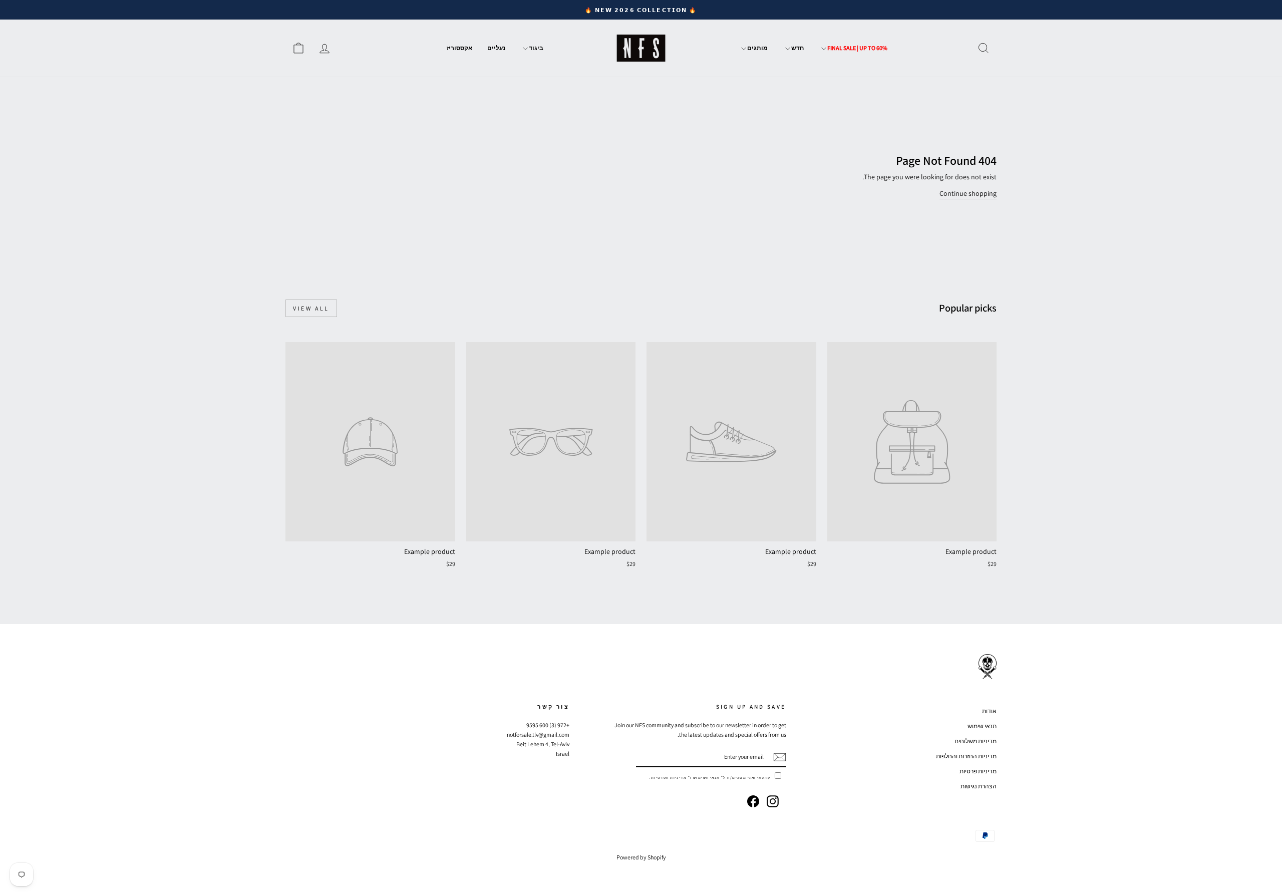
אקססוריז (459, 48)
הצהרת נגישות (978, 786)
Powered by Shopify (641, 857)
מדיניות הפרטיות (669, 777)
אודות (989, 711)
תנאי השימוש (706, 777)
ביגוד (535, 48)
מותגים (757, 48)
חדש (797, 48)
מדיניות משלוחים (975, 741)
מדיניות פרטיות (978, 771)
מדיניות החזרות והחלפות (966, 756)
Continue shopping (968, 193)
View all (311, 308)
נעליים (496, 48)
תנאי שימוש (982, 726)
